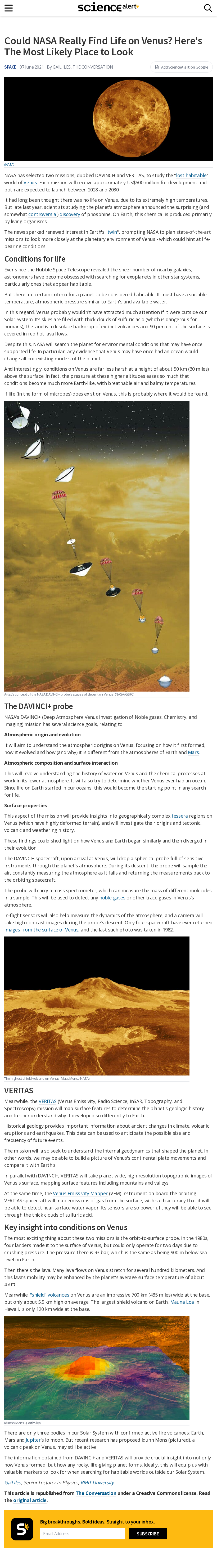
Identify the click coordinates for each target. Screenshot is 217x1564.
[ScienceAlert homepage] (108, 8)
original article (30, 1500)
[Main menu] (8, 8)
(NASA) (9, 164)
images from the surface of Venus (41, 929)
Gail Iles (12, 1482)
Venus (30, 182)
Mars (193, 752)
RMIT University (97, 1482)
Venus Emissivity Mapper (80, 1193)
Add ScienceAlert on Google (184, 67)
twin (112, 232)
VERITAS (47, 1101)
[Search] (208, 8)
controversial (42, 214)
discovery (70, 214)
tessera (179, 816)
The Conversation (96, 1493)
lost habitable (191, 175)
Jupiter (33, 1440)
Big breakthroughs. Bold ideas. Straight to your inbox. (97, 1522)
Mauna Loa (182, 1302)
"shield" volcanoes (49, 1295)
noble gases (112, 897)
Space (10, 67)
